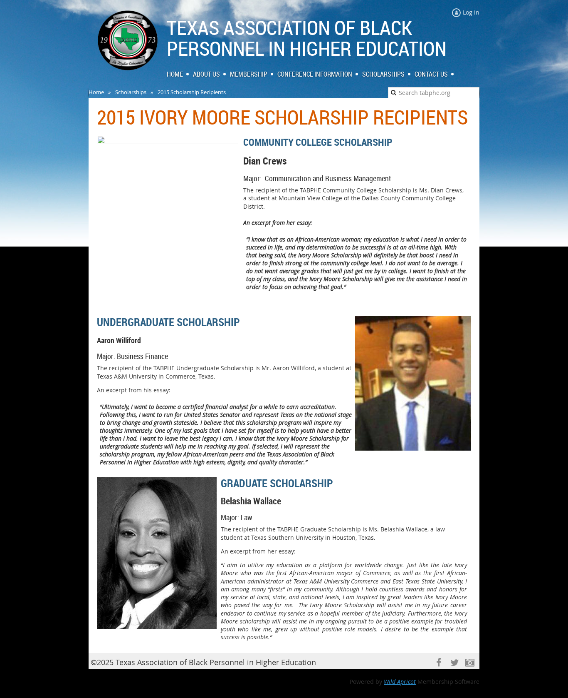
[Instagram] (469, 662)
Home (96, 92)
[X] (454, 662)
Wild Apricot (400, 682)
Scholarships (130, 92)
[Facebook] (439, 662)
